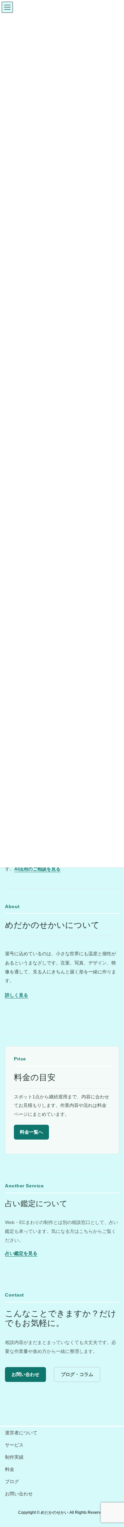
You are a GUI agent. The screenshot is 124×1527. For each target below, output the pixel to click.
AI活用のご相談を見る (37, 868)
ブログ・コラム (77, 1374)
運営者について (21, 1432)
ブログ (12, 1481)
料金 (9, 1469)
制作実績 (14, 1457)
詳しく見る (16, 995)
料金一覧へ (31, 1132)
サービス (14, 1445)
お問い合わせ (25, 1374)
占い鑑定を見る (21, 1253)
